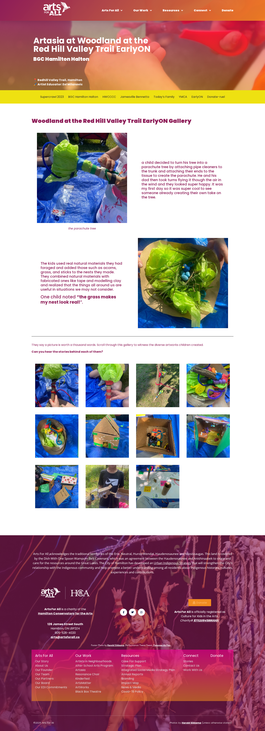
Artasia (80, 670)
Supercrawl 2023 (52, 97)
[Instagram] (141, 612)
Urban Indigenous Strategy (172, 563)
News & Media (131, 687)
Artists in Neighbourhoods (93, 661)
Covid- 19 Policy (132, 692)
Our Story (42, 661)
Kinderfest (82, 679)
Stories (188, 661)
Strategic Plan (131, 666)
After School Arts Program (94, 666)
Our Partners (44, 679)
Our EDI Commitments (51, 687)
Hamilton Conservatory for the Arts (65, 613)
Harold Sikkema (115, 645)
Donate (227, 10)
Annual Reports (132, 674)
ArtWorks (82, 687)
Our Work (140, 10)
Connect (200, 10)
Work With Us (192, 670)
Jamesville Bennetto (134, 97)
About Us (41, 666)
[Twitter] (132, 612)
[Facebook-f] (123, 612)
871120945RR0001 (206, 620)
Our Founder (44, 670)
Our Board (42, 683)
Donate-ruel (216, 97)
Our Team (42, 674)
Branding (127, 679)
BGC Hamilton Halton (83, 97)
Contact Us (191, 666)
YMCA (183, 97)
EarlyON (197, 97)
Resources (171, 10)
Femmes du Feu (162, 645)
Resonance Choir (87, 674)
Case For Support (133, 661)
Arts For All (110, 10)
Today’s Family (164, 97)
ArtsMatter (83, 683)
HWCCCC (109, 97)
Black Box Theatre (88, 692)
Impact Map (130, 683)
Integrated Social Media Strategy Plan (148, 670)
